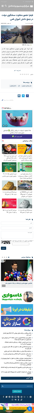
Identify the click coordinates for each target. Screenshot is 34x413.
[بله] (18, 397)
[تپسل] (2, 108)
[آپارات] (21, 397)
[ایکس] (27, 397)
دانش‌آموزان (13, 86)
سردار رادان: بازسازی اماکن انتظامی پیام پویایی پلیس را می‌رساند (17, 355)
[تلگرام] (30, 397)
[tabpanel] (17, 273)
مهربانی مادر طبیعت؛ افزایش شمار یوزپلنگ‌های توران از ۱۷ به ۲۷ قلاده (16, 373)
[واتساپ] (12, 399)
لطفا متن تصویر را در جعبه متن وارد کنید (22, 241)
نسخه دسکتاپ (17, 391)
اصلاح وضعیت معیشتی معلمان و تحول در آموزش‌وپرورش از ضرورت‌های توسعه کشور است (16, 359)
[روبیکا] (24, 397)
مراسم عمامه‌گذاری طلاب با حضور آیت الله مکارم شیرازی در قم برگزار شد (16, 348)
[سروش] (9, 397)
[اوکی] (18, 399)
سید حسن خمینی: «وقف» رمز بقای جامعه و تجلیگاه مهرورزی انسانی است (18, 343)
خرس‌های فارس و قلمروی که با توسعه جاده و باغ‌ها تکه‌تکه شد (16, 368)
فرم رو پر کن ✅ (17, 136)
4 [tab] (2, 257)
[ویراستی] (6, 397)
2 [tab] (6, 257)
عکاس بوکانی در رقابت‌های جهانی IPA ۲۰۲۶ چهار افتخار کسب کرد (17, 334)
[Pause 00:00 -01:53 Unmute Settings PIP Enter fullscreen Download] (17, 34)
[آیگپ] (15, 397)
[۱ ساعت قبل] (17, 270)
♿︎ (29, 408)
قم (14, 71)
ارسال (3, 248)
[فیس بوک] (3, 397)
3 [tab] (4, 257)
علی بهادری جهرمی (26, 86)
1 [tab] (8, 257)
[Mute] (6, 126)
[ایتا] (12, 397)
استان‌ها (19, 71)
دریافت (26, 45)
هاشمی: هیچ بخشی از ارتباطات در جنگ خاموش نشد (18, 283)
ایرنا (18, 6)
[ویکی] (15, 399)
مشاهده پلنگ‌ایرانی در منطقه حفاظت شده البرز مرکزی (17, 351)
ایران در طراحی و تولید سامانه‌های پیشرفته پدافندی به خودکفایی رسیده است (17, 364)
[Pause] (4, 126)
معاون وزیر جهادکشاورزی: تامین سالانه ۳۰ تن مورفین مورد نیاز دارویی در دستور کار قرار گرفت (16, 339)
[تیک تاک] (21, 399)
